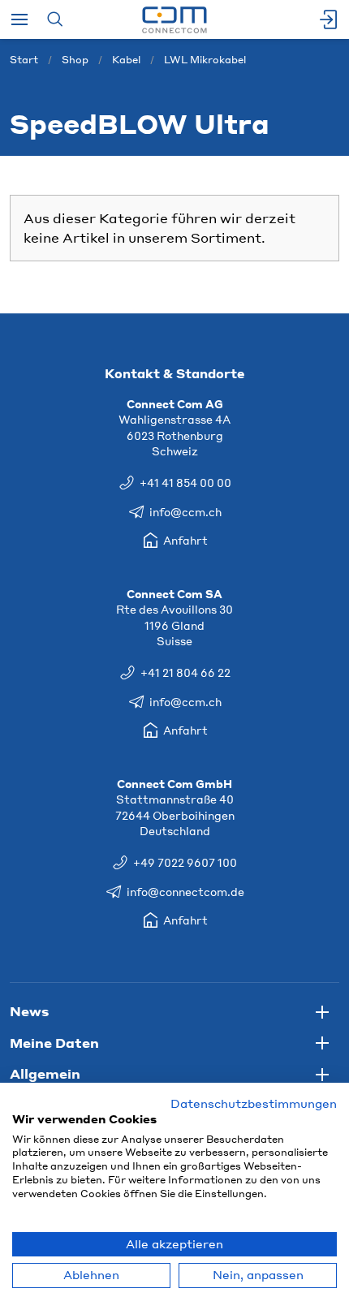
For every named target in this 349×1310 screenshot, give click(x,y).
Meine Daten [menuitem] (54, 1042)
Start (24, 60)
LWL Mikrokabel (205, 60)
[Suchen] (54, 19)
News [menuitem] (29, 1010)
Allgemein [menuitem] (45, 1073)
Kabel (126, 60)
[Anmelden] (329, 19)
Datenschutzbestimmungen (253, 1103)
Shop (75, 60)
